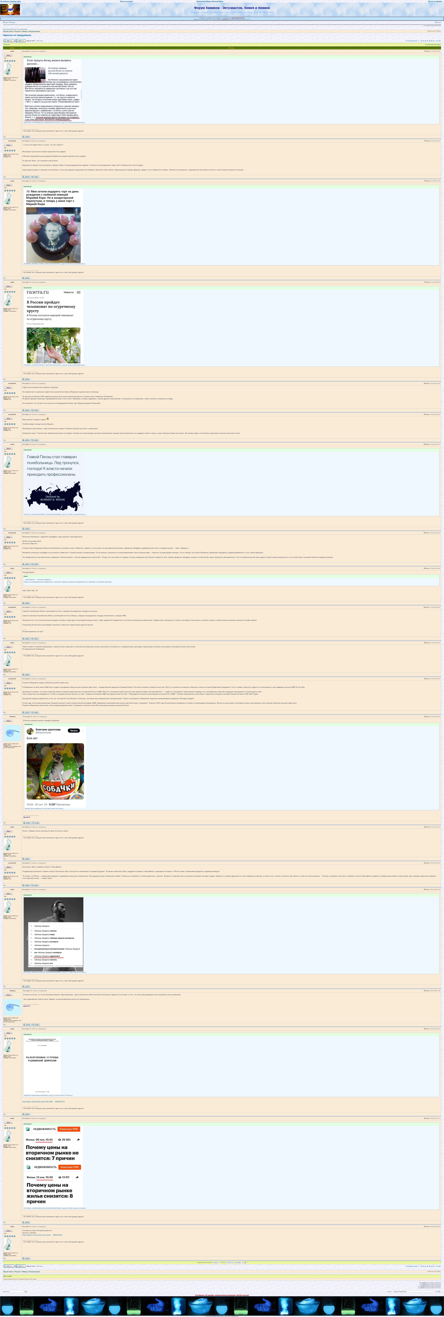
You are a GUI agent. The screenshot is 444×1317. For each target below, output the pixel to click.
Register (12, 22)
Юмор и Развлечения (31, 31)
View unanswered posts (9, 29)
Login (6, 22)
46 (425, 40)
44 (421, 40)
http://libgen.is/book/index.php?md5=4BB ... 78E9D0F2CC (43, 1102)
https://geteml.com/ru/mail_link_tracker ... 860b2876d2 (42, 1235)
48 (429, 40)
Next (439, 40)
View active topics (22, 29)
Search (438, 22)
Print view (7, 44)
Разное (18, 31)
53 (437, 40)
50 (433, 40)
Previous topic (430, 44)
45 (423, 40)
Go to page (409, 40)
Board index (8, 31)
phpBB (214, 1316)
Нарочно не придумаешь (17, 35)
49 (431, 40)
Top (4, 136)
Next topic (437, 44)
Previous (414, 40)
